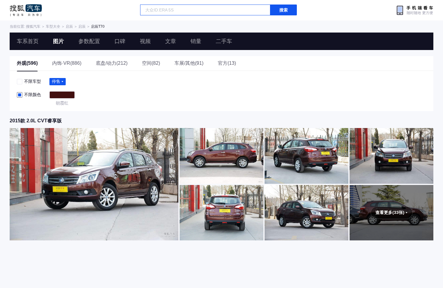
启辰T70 (98, 26)
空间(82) (151, 63)
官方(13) (227, 63)
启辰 (69, 26)
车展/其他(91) (188, 63)
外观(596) (27, 63)
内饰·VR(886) (66, 63)
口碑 (120, 41)
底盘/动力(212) (111, 63)
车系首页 (28, 41)
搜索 (283, 10)
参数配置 (89, 41)
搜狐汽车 (26, 10)
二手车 (224, 41)
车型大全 (53, 26)
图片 (58, 41)
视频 (145, 41)
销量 (195, 41)
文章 (170, 41)
